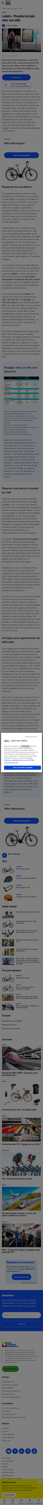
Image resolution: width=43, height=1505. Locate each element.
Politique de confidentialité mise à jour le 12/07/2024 (19, 760)
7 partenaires (25, 746)
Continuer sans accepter (31, 736)
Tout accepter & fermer (22, 767)
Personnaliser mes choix (11, 762)
